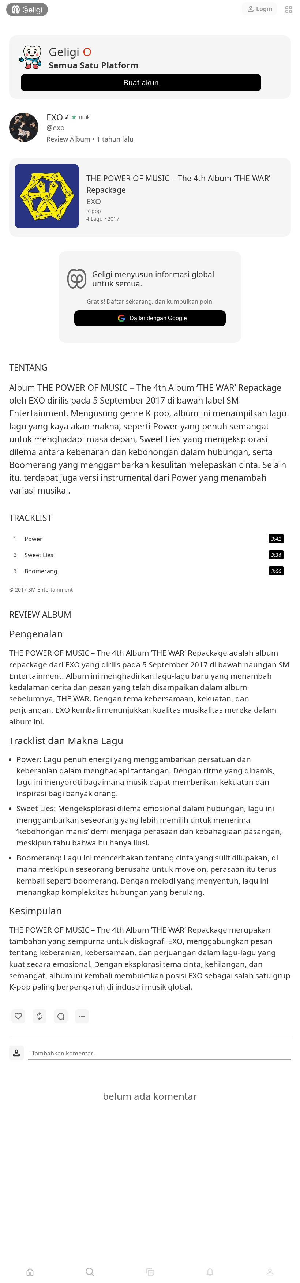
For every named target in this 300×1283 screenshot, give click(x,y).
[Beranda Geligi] (27, 9)
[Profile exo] (25, 127)
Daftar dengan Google (158, 318)
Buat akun (141, 82)
